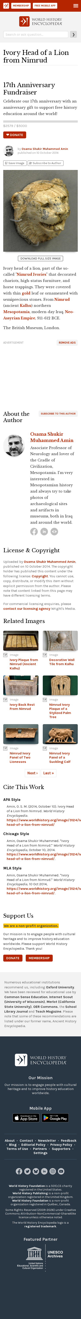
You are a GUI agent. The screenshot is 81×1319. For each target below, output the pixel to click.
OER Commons (45, 1007)
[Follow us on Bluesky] (36, 1173)
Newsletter (47, 1140)
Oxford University (60, 987)
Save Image (14, 163)
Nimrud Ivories (31, 274)
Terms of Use (17, 1149)
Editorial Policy (33, 1145)
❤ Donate (14, 135)
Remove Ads (67, 342)
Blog (12, 1145)
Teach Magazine (48, 1011)
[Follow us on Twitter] (28, 1173)
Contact (26, 1140)
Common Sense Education (26, 997)
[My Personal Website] (54, 531)
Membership (21, 5)
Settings (40, 1153)
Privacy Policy (61, 1145)
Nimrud (62, 299)
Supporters (61, 1149)
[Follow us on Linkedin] (45, 1173)
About (10, 1140)
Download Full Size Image (40, 258)
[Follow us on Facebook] (19, 1173)
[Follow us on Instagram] (53, 1173)
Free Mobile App (45, 5)
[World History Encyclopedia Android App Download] (55, 1118)
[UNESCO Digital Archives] (40, 1257)
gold (26, 293)
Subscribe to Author (45, 163)
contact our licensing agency (26, 609)
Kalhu (25, 305)
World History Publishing (30, 1193)
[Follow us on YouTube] (61, 1173)
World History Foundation (27, 1186)
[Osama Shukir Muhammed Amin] (34, 531)
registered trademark (40, 1226)
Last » (48, 773)
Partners (40, 1149)
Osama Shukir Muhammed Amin (45, 149)
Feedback (68, 1140)
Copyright (40, 576)
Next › (32, 773)
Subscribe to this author (58, 413)
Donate (12, 958)
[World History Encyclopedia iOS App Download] (26, 1118)
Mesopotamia (16, 312)
